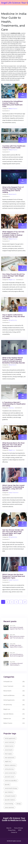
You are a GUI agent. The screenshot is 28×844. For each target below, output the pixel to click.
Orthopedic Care (8, 681)
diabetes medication (10, 765)
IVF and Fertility (13, 320)
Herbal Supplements (9, 700)
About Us (8, 828)
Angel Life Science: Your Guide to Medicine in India (14, 819)
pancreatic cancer (9, 776)
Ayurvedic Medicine (8, 714)
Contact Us (14, 832)
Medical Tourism (13, 108)
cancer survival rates (10, 773)
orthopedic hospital (10, 796)
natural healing (9, 803)
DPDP (19, 830)
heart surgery (8, 753)
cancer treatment (9, 742)
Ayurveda (7, 784)
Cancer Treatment (13, 492)
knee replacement (9, 757)
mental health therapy (11, 788)
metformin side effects (11, 780)
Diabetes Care (7, 718)
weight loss (8, 761)
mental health (9, 750)
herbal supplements (10, 738)
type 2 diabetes (9, 792)
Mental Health (12, 194)
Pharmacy (11, 408)
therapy (18, 803)
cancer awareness (9, 807)
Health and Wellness (9, 695)
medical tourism (9, 746)
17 (25, 602)
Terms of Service (18, 828)
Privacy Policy (11, 830)
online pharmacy (9, 769)
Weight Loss (12, 279)
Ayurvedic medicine (10, 800)
